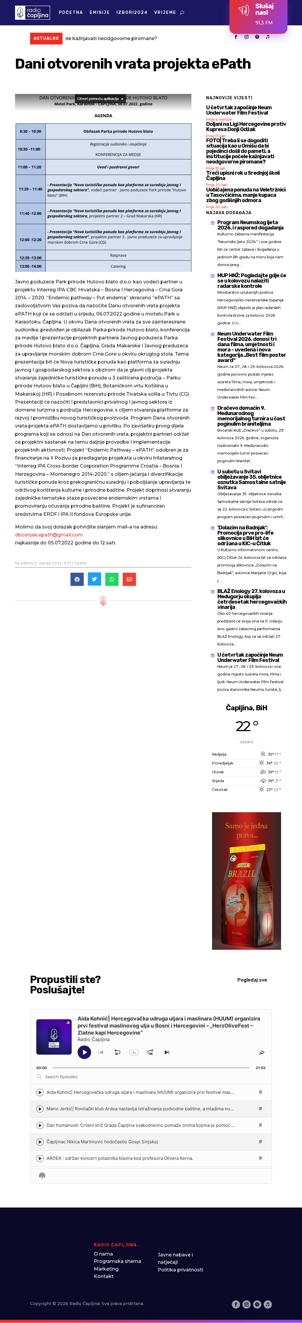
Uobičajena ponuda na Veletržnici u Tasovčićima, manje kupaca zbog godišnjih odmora (245, 195)
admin (27, 563)
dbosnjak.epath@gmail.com (49, 535)
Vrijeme (165, 12)
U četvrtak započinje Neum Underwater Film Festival (239, 110)
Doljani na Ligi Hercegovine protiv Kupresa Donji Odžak (246, 127)
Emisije (100, 12)
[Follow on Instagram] (246, 37)
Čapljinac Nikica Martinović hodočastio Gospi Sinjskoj (102, 1141)
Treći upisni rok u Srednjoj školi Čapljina (243, 175)
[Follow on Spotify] (257, 37)
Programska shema (117, 1261)
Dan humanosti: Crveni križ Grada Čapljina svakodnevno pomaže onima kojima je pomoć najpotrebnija (153, 1125)
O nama (103, 1254)
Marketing (106, 1269)
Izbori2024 (132, 12)
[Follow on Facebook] (236, 37)
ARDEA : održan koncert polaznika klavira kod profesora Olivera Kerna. (120, 1158)
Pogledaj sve (252, 980)
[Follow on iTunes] (268, 37)
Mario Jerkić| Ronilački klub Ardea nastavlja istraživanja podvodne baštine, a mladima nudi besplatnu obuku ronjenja (167, 1108)
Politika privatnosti (180, 1270)
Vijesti (80, 563)
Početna (71, 12)
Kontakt (104, 1276)
